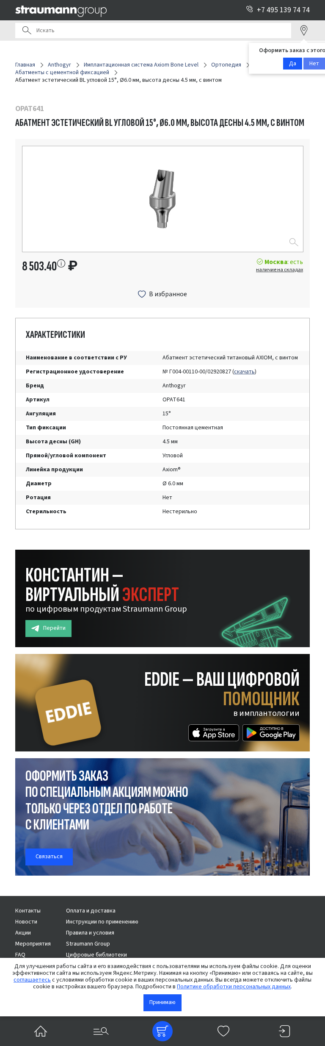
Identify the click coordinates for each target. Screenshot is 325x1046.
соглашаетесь (32, 980)
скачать (244, 371)
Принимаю (162, 1002)
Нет (314, 63)
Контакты (28, 911)
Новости (26, 922)
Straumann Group (88, 944)
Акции (23, 933)
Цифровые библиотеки (96, 955)
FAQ (20, 955)
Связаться (49, 856)
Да (292, 63)
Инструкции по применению (102, 922)
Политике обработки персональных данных (234, 986)
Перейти (54, 628)
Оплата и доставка (91, 911)
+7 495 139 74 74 (283, 10)
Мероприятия (33, 944)
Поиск (27, 30)
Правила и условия (90, 933)
